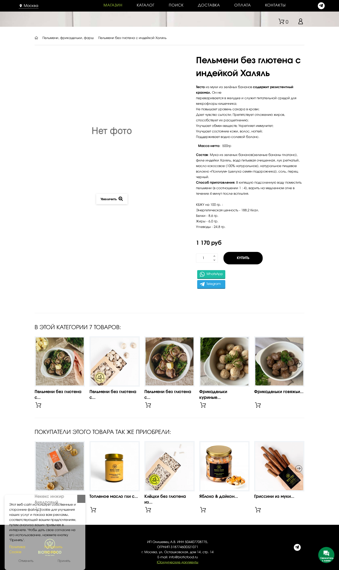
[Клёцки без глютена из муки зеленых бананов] (169, 466)
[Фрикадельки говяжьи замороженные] (279, 361)
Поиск (176, 5)
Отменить (25, 561)
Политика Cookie (17, 549)
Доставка (209, 5)
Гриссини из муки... (274, 497)
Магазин (113, 5)
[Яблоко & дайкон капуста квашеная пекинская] (224, 466)
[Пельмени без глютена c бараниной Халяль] (169, 361)
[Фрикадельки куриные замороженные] (224, 361)
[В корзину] (93, 510)
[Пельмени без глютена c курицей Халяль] (114, 361)
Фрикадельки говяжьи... (278, 392)
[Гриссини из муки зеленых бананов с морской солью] (279, 466)
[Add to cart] (38, 405)
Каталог (146, 5)
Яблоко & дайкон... (218, 497)
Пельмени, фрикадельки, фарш (68, 38)
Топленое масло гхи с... (113, 497)
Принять (64, 561)
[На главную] (36, 38)
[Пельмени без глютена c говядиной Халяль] (60, 361)
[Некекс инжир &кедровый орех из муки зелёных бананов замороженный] (60, 466)
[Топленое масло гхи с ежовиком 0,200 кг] (114, 466)
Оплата (242, 5)
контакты (275, 5)
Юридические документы (177, 562)
